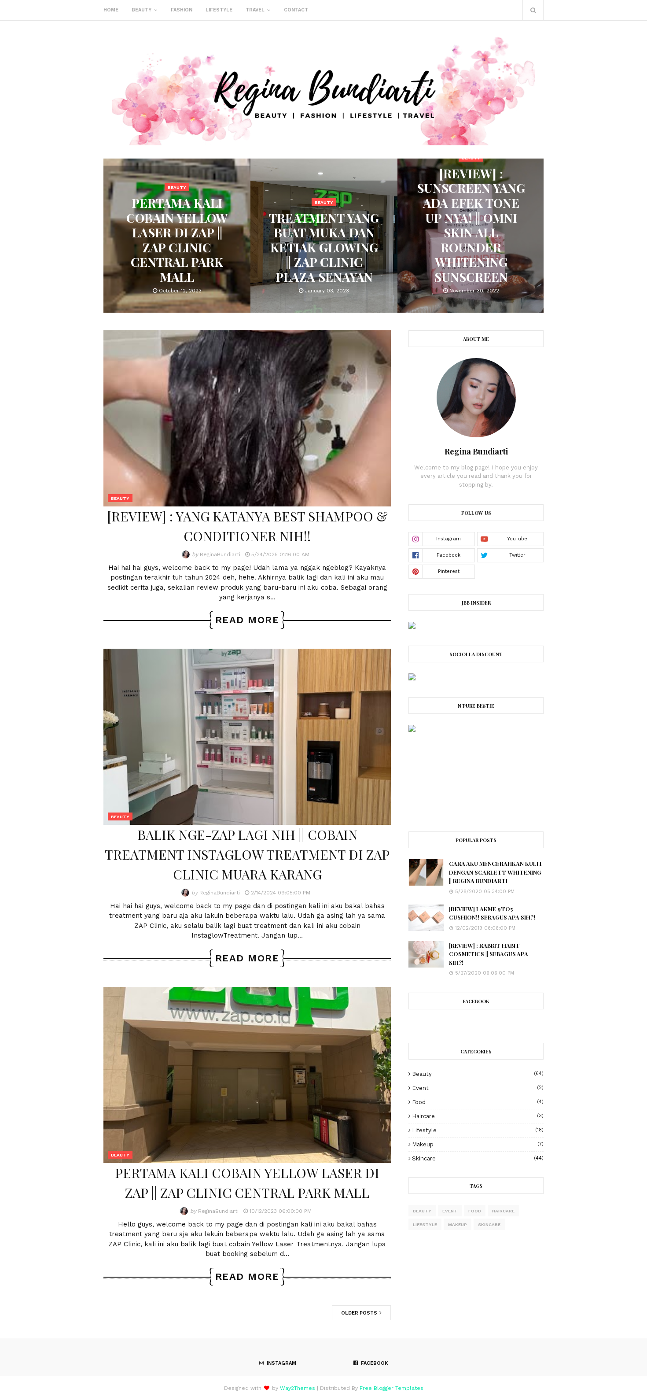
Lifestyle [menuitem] (219, 10)
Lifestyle (478, 1130)
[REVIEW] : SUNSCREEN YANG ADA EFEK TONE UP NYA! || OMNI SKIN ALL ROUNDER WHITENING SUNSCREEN (324, 225)
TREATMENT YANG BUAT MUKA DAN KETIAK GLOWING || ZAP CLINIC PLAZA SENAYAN (177, 247)
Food (478, 1102)
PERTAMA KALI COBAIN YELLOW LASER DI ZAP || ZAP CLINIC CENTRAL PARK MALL (247, 1182)
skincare (478, 1158)
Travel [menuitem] (255, 10)
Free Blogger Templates (391, 1388)
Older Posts (360, 1313)
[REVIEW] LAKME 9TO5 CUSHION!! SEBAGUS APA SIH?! (492, 913)
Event (478, 1088)
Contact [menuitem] (296, 10)
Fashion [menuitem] (181, 10)
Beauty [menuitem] (141, 10)
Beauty (478, 1074)
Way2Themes (297, 1388)
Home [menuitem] (110, 10)
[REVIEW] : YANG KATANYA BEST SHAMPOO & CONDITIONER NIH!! (471, 247)
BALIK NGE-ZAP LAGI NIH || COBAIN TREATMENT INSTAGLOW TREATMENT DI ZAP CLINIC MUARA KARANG (247, 854)
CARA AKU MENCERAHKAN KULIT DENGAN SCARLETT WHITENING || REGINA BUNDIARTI (496, 872)
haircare (478, 1116)
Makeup (478, 1144)
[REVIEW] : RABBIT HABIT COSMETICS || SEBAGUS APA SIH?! (488, 954)
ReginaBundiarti (220, 554)
